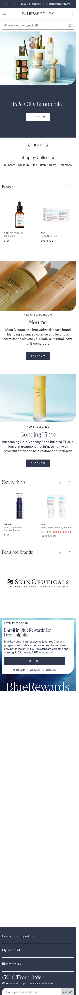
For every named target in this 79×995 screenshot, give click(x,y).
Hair (34, 165)
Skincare (9, 165)
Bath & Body (48, 165)
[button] (71, 14)
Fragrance (65, 165)
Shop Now (38, 117)
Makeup (23, 165)
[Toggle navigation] (4, 13)
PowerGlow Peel (49, 236)
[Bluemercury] (38, 13)
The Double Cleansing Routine (56, 527)
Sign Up (34, 661)
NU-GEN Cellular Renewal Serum (12, 528)
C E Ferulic (9, 236)
